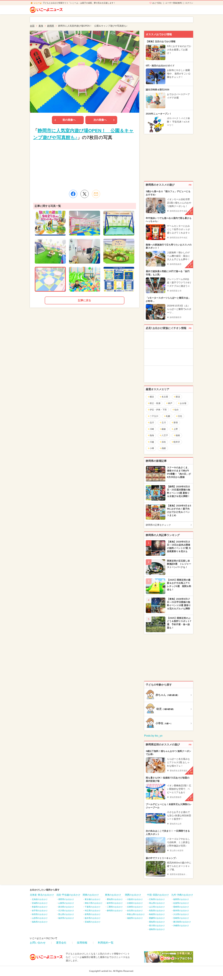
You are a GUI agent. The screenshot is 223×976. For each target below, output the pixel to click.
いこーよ (38, 3)
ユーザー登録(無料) (173, 3)
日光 (180, 416)
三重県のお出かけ (115, 907)
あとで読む (157, 3)
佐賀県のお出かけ (181, 903)
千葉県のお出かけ (92, 907)
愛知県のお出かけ (115, 899)
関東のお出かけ (91, 894)
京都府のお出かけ (135, 903)
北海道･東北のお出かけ (42, 894)
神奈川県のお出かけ (93, 903)
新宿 (176, 422)
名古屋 (165, 397)
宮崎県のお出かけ (181, 918)
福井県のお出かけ (66, 918)
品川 (152, 422)
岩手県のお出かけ (40, 910)
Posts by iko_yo (153, 735)
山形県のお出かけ (40, 918)
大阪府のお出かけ (135, 899)
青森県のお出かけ (40, 907)
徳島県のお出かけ (157, 929)
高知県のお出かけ (157, 922)
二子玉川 (154, 416)
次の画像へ (100, 119)
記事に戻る (84, 300)
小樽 (152, 448)
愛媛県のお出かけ (157, 918)
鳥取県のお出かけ (157, 910)
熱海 (152, 435)
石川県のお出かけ (66, 910)
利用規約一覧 (105, 942)
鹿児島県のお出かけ (182, 922)
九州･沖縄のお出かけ (182, 894)
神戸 (170, 403)
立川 (164, 422)
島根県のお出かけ (157, 914)
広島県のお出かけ (157, 899)
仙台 (176, 409)
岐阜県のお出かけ (115, 903)
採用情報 (82, 942)
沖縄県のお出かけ (181, 925)
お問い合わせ (38, 942)
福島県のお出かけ (40, 922)
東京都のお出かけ (92, 899)
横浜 (152, 397)
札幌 (168, 416)
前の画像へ (69, 119)
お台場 (183, 403)
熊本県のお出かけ (181, 910)
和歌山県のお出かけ (136, 914)
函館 (164, 448)
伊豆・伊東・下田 (158, 409)
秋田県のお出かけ (40, 914)
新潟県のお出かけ (66, 907)
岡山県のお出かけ (157, 903)
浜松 (164, 442)
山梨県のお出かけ (66, 903)
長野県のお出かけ (66, 899)
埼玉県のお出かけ (92, 910)
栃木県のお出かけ (92, 918)
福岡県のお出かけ (181, 899)
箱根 (178, 435)
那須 (178, 397)
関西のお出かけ (133, 894)
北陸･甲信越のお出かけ (68, 894)
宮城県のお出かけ (40, 903)
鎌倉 (164, 429)
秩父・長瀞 (155, 403)
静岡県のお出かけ (115, 910)
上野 (176, 429)
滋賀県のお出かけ (135, 918)
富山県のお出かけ (66, 914)
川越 (152, 442)
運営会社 (61, 942)
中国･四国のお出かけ (158, 894)
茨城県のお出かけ (92, 922)
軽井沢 (177, 442)
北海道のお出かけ (40, 899)
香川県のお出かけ (157, 925)
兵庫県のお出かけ (135, 907)
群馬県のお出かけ (92, 914)
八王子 (165, 435)
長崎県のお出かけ (181, 907)
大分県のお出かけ (181, 914)
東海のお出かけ (113, 894)
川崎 (152, 429)
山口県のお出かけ (157, 907)
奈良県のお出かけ (135, 910)
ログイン (189, 3)
